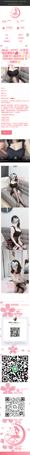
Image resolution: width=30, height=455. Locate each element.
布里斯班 (21, 38)
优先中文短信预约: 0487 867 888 (15, 4)
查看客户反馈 (6, 132)
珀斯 (20, 41)
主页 (6, 35)
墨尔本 (21, 35)
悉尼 (6, 38)
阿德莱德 (7, 41)
